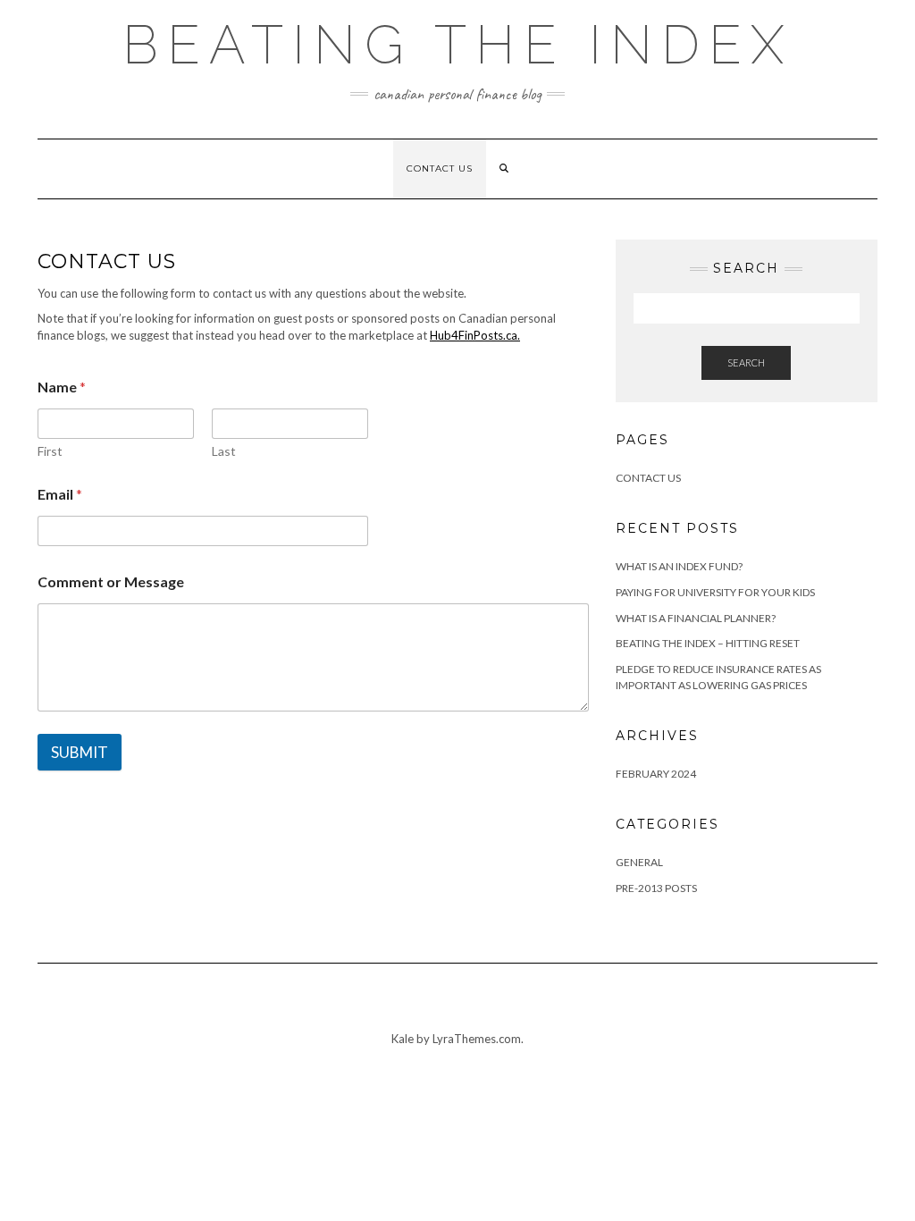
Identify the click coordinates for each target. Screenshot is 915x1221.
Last (224, 451)
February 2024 (656, 773)
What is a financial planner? (696, 618)
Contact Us (440, 168)
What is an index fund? (679, 566)
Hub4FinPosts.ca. (475, 335)
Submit (79, 752)
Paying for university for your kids (715, 592)
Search (746, 362)
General (639, 862)
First (50, 451)
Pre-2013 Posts (656, 888)
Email (60, 493)
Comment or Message (111, 581)
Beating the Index (457, 44)
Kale (402, 1039)
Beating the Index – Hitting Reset (708, 643)
